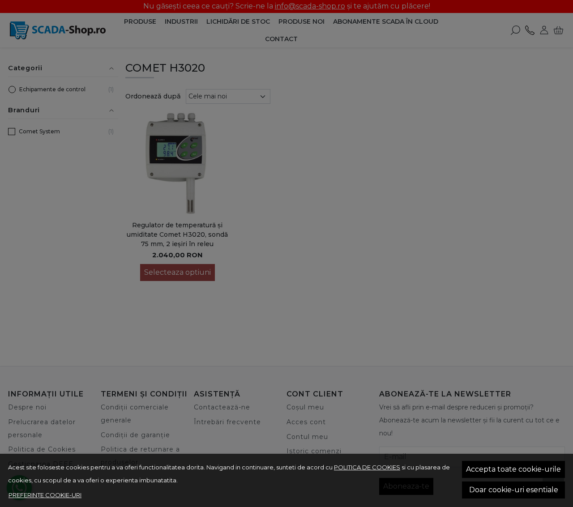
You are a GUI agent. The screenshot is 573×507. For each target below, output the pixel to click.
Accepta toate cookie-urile (513, 469)
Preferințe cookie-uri (45, 494)
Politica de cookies (367, 467)
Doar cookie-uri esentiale (513, 490)
